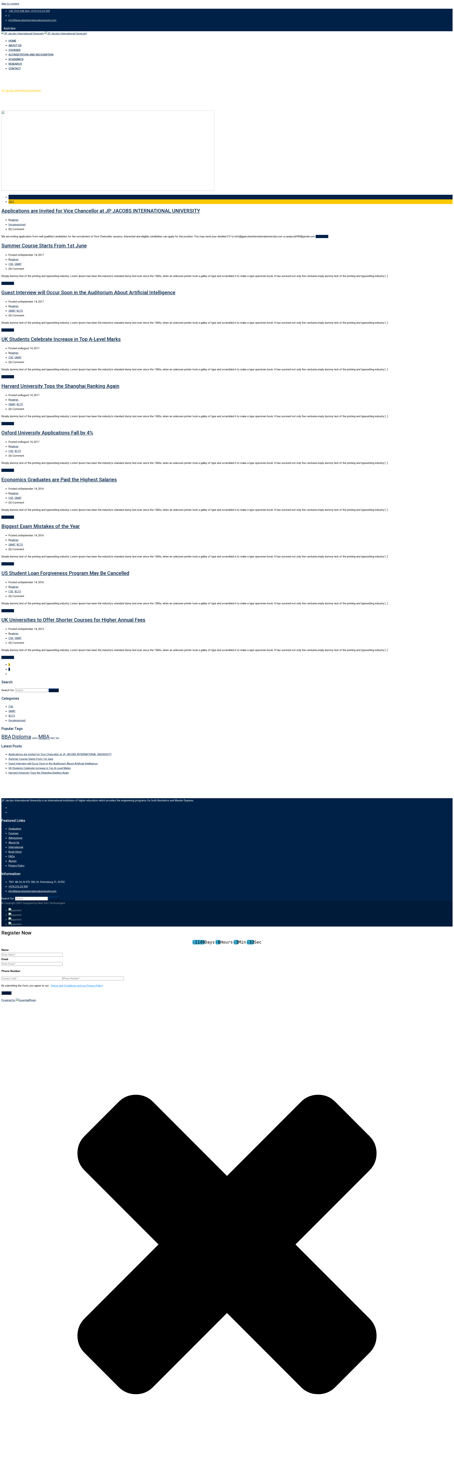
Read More (322, 236)
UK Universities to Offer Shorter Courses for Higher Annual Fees (73, 620)
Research (15, 64)
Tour (57, 738)
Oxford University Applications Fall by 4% (47, 433)
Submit (6, 993)
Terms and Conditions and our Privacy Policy (77, 985)
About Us (15, 45)
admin (14, 220)
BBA (6, 737)
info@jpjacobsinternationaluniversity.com (32, 20)
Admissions (15, 838)
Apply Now (10, 28)
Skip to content (10, 3)
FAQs (12, 856)
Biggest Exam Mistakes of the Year (40, 526)
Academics (16, 59)
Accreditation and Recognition (31, 54)
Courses (14, 50)
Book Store (15, 851)
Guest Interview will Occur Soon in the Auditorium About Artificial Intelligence (88, 292)
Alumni (12, 861)
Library (35, 738)
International (16, 847)
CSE (11, 264)
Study (52, 738)
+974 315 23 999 (18, 886)
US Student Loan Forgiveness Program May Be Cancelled (65, 573)
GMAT (18, 264)
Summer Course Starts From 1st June (44, 246)
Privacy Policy (16, 865)
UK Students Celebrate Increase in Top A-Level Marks (61, 339)
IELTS (19, 310)
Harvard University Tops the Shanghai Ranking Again (60, 386)
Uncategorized (17, 224)
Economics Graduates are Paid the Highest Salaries (59, 480)
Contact (15, 68)
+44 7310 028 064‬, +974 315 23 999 (29, 11)
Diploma (21, 737)
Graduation (15, 828)
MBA (44, 737)
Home (12, 40)
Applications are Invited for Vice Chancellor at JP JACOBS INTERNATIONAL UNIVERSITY (100, 211)
